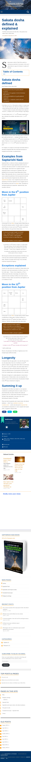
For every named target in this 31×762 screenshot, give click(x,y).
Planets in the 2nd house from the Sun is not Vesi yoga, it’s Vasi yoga (19, 467)
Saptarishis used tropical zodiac (10, 589)
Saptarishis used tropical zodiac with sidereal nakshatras (13, 705)
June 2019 (4, 739)
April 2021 (4, 728)
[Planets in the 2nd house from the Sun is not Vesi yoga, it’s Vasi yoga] (20, 459)
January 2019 (5, 747)
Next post (6, 446)
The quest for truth (5, 677)
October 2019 (5, 733)
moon (8, 438)
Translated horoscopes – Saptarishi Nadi (10, 710)
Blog (3, 694)
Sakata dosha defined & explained (13, 24)
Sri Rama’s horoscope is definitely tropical (11, 623)
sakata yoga (22, 438)
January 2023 (5, 725)
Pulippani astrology (7, 596)
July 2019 (4, 736)
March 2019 (4, 744)
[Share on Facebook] (4, 412)
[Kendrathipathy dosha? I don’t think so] (9, 464)
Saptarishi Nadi (5, 179)
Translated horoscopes (8, 592)
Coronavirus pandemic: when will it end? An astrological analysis (15, 618)
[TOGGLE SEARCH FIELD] (27, 12)
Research (5, 436)
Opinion (5, 642)
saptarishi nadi (7, 440)
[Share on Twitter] (9, 412)
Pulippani (12, 438)
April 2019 (4, 742)
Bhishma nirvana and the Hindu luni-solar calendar (13, 613)
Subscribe (6, 665)
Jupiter (5, 438)
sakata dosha (16, 438)
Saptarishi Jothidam (15, 4)
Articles (5, 583)
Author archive (6, 427)
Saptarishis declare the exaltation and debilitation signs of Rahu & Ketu (13, 682)
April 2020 (4, 730)
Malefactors (5, 699)
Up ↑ (7, 758)
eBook (17, 183)
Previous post (6, 444)
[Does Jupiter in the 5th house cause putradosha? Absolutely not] (8, 477)
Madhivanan (4, 755)
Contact (3, 713)
